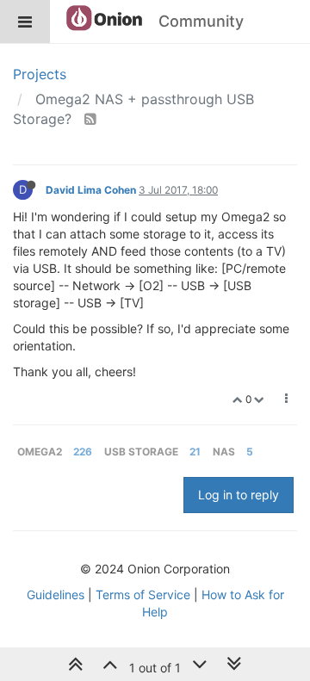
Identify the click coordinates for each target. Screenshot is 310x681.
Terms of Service (143, 594)
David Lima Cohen (91, 189)
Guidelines (55, 594)
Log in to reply (238, 494)
